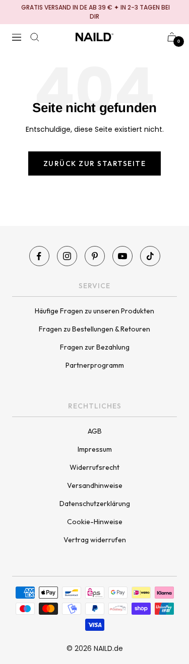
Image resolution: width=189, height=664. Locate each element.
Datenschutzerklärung (94, 503)
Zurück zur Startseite (94, 163)
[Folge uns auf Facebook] (39, 256)
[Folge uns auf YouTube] (122, 256)
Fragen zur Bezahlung (95, 347)
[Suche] (34, 37)
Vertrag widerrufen (95, 539)
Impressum (95, 449)
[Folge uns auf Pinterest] (95, 256)
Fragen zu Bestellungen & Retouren (94, 329)
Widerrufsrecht (94, 467)
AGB (95, 431)
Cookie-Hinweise (94, 521)
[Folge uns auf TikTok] (150, 256)
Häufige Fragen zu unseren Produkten (94, 310)
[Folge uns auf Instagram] (67, 256)
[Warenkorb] (172, 37)
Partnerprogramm (95, 365)
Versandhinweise (94, 485)
